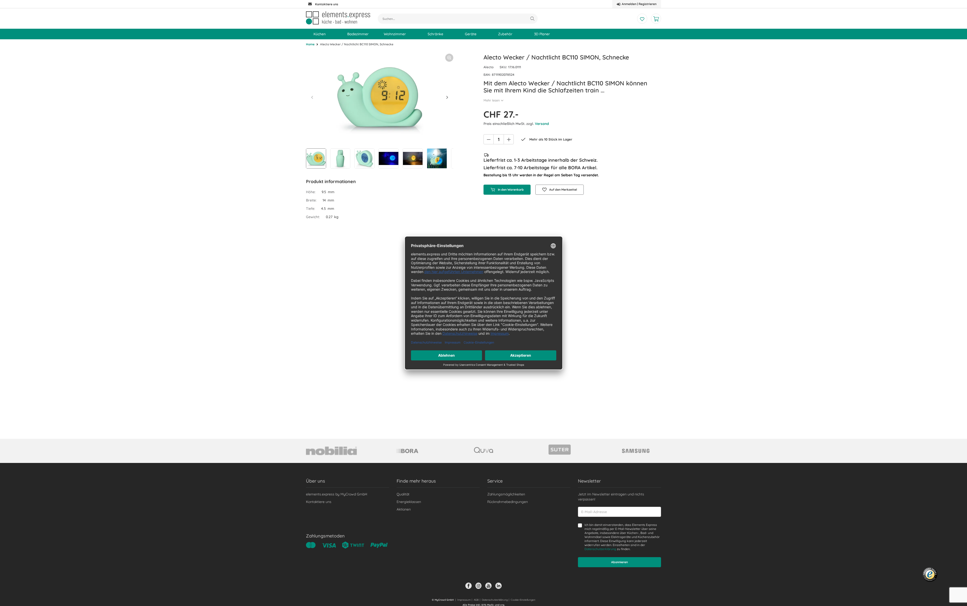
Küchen (320, 34)
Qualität (403, 494)
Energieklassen (409, 501)
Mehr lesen (492, 100)
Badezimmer (358, 34)
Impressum (464, 599)
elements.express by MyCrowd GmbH (336, 494)
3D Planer (542, 34)
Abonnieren (619, 562)
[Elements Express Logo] (338, 17)
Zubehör (505, 34)
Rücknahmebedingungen (507, 501)
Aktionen (404, 509)
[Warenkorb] (656, 19)
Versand (542, 123)
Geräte (470, 34)
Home (310, 44)
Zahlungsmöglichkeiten (506, 494)
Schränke (435, 34)
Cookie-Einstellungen (523, 599)
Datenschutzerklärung (600, 549)
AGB (476, 599)
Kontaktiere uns (318, 501)
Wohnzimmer (395, 34)
